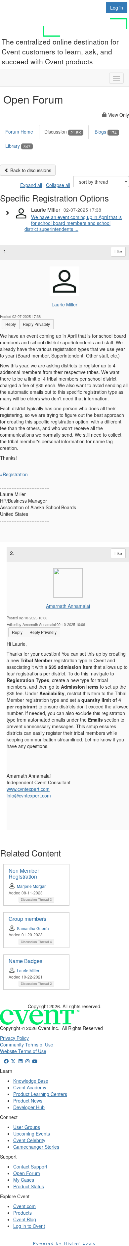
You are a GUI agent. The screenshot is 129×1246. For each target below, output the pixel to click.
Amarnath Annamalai (68, 606)
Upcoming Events (31, 1133)
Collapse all (58, 185)
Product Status (28, 1186)
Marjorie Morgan (32, 886)
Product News (27, 1100)
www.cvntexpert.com (28, 789)
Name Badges (25, 961)
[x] (14, 1061)
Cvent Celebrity (29, 1140)
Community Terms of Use (26, 1044)
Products (22, 1212)
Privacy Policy (14, 1038)
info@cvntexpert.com (29, 795)
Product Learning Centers (40, 1094)
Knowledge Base (30, 1080)
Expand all (31, 185)
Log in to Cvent (29, 1226)
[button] (9, 212)
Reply (10, 324)
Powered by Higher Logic (64, 1243)
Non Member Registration (24, 873)
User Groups (26, 1127)
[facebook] (6, 1061)
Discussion (62, 131)
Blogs (106, 131)
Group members (27, 918)
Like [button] (118, 251)
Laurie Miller (64, 304)
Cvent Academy (29, 1087)
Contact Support (30, 1166)
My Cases (23, 1179)
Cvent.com (24, 1206)
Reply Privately (36, 324)
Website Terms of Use (23, 1051)
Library (17, 145)
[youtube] (35, 1061)
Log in (116, 7)
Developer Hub (29, 1107)
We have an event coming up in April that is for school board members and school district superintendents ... (73, 223)
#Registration (14, 474)
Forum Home (19, 131)
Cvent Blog (24, 1219)
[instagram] (28, 1061)
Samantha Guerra (33, 928)
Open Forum (26, 1173)
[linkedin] (20, 1061)
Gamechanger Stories (36, 1146)
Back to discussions (30, 170)
